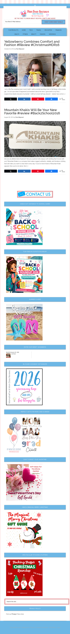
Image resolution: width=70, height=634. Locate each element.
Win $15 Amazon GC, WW (12, 352)
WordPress (52, 627)
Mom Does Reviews (34, 13)
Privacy (14, 614)
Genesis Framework (42, 627)
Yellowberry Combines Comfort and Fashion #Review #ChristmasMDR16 (32, 43)
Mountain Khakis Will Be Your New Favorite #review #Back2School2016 (32, 111)
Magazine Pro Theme (28, 627)
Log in (58, 627)
